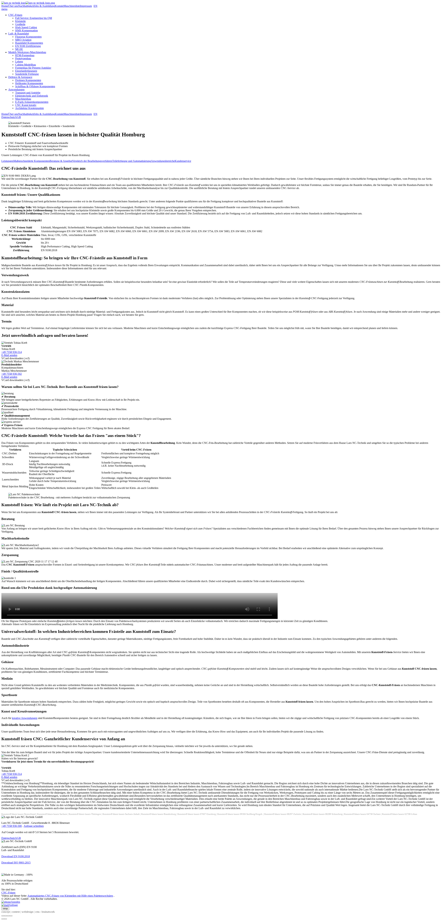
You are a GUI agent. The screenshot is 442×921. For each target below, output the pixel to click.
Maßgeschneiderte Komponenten (31, 161)
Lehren (19, 61)
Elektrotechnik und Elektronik (31, 95)
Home (4, 5)
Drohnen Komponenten (28, 80)
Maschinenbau (23, 98)
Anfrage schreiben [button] (34, 825)
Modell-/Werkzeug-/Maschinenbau (27, 52)
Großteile (20, 24)
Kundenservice (183, 161)
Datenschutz (8, 117)
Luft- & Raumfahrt (18, 33)
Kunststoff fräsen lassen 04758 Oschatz (362, 814)
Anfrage (13, 905)
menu (4, 9)
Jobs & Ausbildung (44, 5)
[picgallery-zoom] (11, 915)
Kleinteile (20, 21)
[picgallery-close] (2, 915)
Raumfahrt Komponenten (29, 42)
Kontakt (59, 5)
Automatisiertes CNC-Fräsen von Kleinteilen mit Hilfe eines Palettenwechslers (70, 895)
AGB (18, 117)
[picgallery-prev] (2, 918)
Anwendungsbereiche (163, 161)
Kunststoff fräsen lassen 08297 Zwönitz (282, 814)
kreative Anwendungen (24, 718)
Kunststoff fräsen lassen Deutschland (18, 814)
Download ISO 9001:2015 (16, 862)
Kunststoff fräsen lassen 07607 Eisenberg (196, 814)
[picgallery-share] (5, 915)
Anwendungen (16, 89)
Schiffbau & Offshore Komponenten (35, 86)
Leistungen (7, 161)
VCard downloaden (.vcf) (15, 358)
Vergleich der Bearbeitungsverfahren (92, 161)
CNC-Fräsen (15, 14)
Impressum (86, 5)
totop (5, 908)
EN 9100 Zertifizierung (28, 46)
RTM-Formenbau (24, 55)
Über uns (13, 5)
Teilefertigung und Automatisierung (131, 161)
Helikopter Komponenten (29, 83)
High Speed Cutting (26, 27)
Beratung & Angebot (61, 161)
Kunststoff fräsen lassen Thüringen (85, 814)
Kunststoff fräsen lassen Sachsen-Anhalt (121, 814)
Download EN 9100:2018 (15, 856)
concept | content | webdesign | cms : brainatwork (28, 911)
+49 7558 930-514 (11, 352)
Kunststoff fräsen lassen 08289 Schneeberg (323, 814)
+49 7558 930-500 (11, 825)
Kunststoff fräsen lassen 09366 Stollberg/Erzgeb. (240, 814)
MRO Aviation (23, 39)
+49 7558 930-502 (11, 373)
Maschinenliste (72, 5)
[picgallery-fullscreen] (8, 915)
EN (95, 5)
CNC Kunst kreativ (25, 105)
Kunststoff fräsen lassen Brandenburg (158, 814)
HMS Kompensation (26, 30)
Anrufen (15, 901)
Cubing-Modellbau (25, 64)
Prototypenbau (23, 58)
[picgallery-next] (5, 918)
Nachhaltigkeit (26, 5)
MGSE (19, 49)
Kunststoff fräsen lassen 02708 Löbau (399, 814)
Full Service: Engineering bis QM (33, 18)
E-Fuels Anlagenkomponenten (31, 101)
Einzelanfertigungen (26, 70)
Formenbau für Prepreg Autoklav (33, 67)
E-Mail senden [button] (9, 355)
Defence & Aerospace (20, 77)
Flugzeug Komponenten (28, 36)
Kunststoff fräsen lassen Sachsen (52, 814)
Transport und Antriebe (27, 92)
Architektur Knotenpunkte (29, 108)
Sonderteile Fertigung (27, 74)
